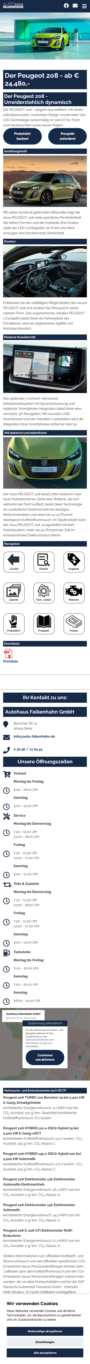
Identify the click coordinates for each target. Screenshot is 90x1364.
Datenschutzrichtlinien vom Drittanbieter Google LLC (40, 1041)
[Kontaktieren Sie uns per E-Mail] (75, 6)
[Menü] (84, 6)
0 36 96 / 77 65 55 (28, 749)
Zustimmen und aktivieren (45, 1057)
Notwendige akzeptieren (45, 1331)
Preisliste (10, 661)
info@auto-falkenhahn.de (34, 736)
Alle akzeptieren (45, 1352)
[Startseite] (13, 4)
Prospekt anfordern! (68, 136)
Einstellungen (45, 1342)
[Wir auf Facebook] (66, 6)
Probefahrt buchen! (22, 136)
